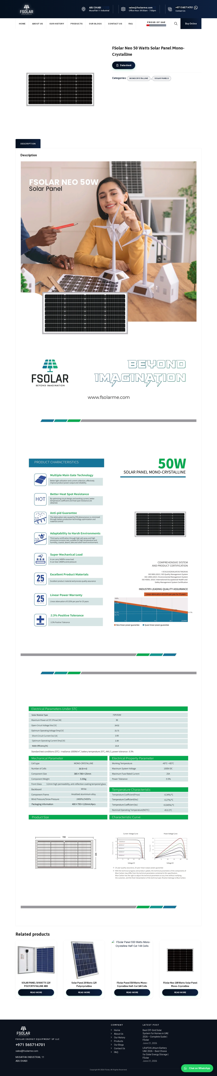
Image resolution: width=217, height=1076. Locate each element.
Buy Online (191, 24)
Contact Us (115, 23)
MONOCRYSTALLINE (138, 78)
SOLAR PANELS (162, 78)
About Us (37, 23)
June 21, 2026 (150, 1043)
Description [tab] (28, 144)
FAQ (131, 23)
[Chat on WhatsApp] (196, 7)
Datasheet (125, 65)
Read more (36, 992)
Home (22, 23)
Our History (56, 23)
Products (76, 23)
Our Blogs (95, 23)
